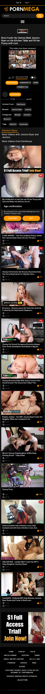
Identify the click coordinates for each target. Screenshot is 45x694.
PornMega (19, 690)
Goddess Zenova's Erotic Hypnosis (22, 676)
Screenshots (25, 83)
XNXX (34, 663)
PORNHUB (11, 663)
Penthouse (21, 104)
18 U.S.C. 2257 (34, 659)
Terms (37, 655)
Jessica (28, 109)
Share (35, 83)
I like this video (9, 77)
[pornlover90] (5, 94)
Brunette (7, 119)
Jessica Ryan (17, 109)
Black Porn (23, 680)
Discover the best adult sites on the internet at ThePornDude (21, 671)
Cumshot (27, 115)
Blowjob (17, 115)
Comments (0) (22, 87)
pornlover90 (15, 94)
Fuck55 (22, 666)
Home (11, 652)
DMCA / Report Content (14, 659)
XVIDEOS (23, 663)
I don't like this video (13, 77)
